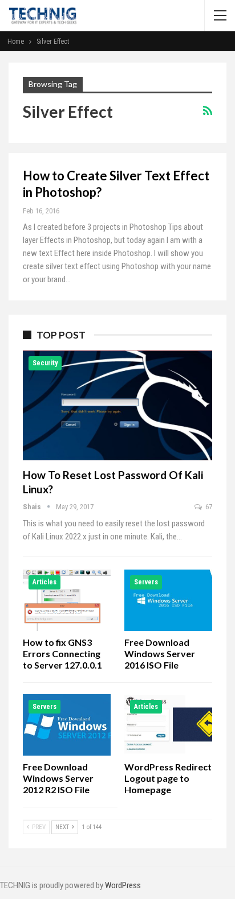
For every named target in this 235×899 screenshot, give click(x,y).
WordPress (123, 885)
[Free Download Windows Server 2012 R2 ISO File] (67, 725)
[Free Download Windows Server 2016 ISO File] (168, 600)
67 (208, 506)
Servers (146, 582)
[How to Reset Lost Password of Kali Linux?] (117, 405)
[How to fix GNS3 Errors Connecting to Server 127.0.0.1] (67, 600)
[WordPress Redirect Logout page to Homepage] (168, 725)
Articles (44, 582)
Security (45, 363)
